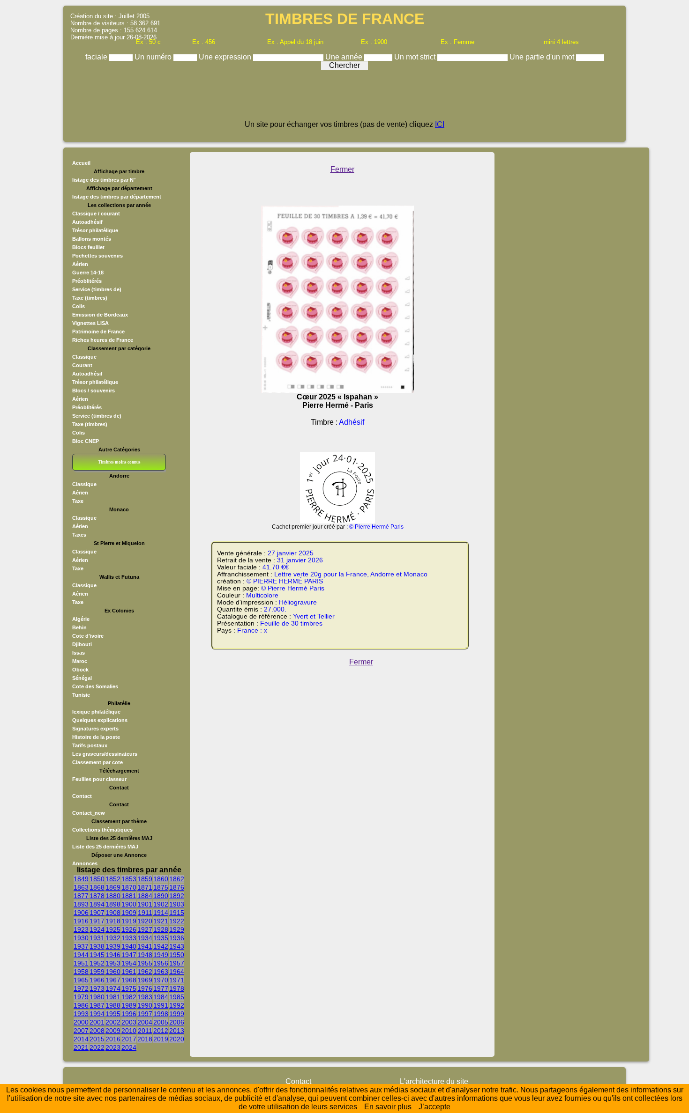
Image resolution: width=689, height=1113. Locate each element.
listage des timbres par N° (103, 180)
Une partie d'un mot (542, 57)
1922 (176, 921)
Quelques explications (99, 720)
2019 (160, 1039)
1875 (160, 887)
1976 (144, 988)
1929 (176, 929)
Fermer (342, 169)
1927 (144, 929)
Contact (82, 796)
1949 (160, 954)
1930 (81, 938)
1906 (81, 912)
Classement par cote (97, 762)
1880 (112, 895)
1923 (81, 929)
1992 (176, 1005)
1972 (81, 988)
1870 (128, 887)
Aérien (80, 264)
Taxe (77, 501)
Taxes (79, 535)
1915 (176, 912)
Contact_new (88, 813)
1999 (176, 1013)
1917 (97, 921)
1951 (81, 963)
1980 (97, 997)
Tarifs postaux (89, 745)
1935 (160, 938)
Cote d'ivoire (88, 636)
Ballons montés (91, 239)
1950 (176, 954)
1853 (128, 879)
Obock (80, 669)
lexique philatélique (96, 712)
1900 (128, 904)
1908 (112, 912)
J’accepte (434, 1107)
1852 (112, 879)
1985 (176, 997)
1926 (128, 929)
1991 (160, 1005)
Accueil (81, 163)
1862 (176, 879)
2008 (97, 1030)
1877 (81, 895)
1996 (128, 1013)
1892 (176, 895)
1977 (160, 988)
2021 (81, 1047)
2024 (128, 1047)
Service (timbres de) (96, 289)
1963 (160, 971)
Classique (84, 357)
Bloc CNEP (85, 441)
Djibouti (82, 644)
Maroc (79, 661)
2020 (176, 1039)
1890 (160, 895)
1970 (160, 980)
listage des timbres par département (116, 196)
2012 (160, 1030)
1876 (176, 887)
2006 (176, 1022)
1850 (97, 879)
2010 (128, 1030)
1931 (97, 938)
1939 (112, 946)
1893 (81, 904)
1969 (144, 980)
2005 (160, 1022)
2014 (81, 1039)
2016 (112, 1039)
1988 (112, 1005)
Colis (78, 306)
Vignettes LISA (90, 323)
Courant (82, 365)
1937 (81, 946)
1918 (112, 921)
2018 (144, 1039)
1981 (112, 997)
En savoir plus (388, 1107)
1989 (128, 1005)
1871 (144, 887)
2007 (81, 1030)
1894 (97, 904)
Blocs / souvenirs (93, 390)
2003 (128, 1022)
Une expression (226, 57)
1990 (144, 1005)
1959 (97, 971)
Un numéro (154, 57)
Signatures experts (95, 728)
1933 (128, 938)
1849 (81, 879)
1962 (144, 971)
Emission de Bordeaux (100, 314)
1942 (160, 946)
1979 (81, 997)
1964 (176, 971)
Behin (79, 627)
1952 (97, 963)
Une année (344, 57)
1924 (97, 929)
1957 (176, 963)
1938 (97, 946)
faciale (97, 57)
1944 (81, 954)
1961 (128, 971)
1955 (144, 963)
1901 (144, 904)
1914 (160, 912)
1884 (144, 895)
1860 (160, 879)
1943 (176, 946)
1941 (144, 946)
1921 (160, 921)
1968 (128, 980)
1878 (97, 895)
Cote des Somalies (95, 686)
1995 (112, 1013)
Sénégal (82, 678)
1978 (176, 988)
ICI (439, 124)
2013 (176, 1030)
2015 (97, 1039)
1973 (97, 988)
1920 (144, 921)
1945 (97, 954)
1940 (128, 946)
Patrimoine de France (98, 331)
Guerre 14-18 (88, 272)
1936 (176, 938)
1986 (81, 1005)
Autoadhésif (87, 222)
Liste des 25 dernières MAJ (105, 846)
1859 (144, 879)
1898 (112, 904)
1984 (160, 997)
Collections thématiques (102, 830)
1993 (81, 1013)
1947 (128, 954)
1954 (128, 963)
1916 (81, 921)
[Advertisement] (344, 99)
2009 (112, 1030)
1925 (112, 929)
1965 (81, 980)
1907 (97, 912)
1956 (160, 963)
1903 (176, 904)
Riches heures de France (102, 340)
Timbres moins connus (119, 462)
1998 (160, 1013)
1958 (81, 971)
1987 (97, 1005)
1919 (128, 921)
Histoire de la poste (96, 737)
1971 (176, 980)
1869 (112, 887)
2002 (112, 1022)
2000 (81, 1022)
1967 (112, 980)
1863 (81, 887)
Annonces (84, 863)
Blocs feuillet (88, 247)
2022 (97, 1047)
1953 (112, 963)
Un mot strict (415, 57)
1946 (112, 954)
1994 (97, 1013)
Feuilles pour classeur (99, 779)
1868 (97, 887)
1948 (144, 954)
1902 (160, 904)
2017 (128, 1039)
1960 (112, 971)
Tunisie (81, 695)
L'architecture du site (434, 1081)
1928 (160, 929)
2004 (144, 1022)
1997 (144, 1013)
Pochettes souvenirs (97, 255)
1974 (112, 988)
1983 (144, 997)
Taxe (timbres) (89, 298)
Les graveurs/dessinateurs (104, 754)
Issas (78, 653)
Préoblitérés (87, 281)
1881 (128, 895)
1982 (128, 997)
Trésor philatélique (95, 230)
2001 (97, 1022)
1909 (128, 912)
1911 (145, 912)
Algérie (81, 619)
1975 (128, 988)
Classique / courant (96, 213)
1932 (112, 938)
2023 (112, 1047)
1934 (144, 938)
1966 (97, 980)
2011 (145, 1030)
